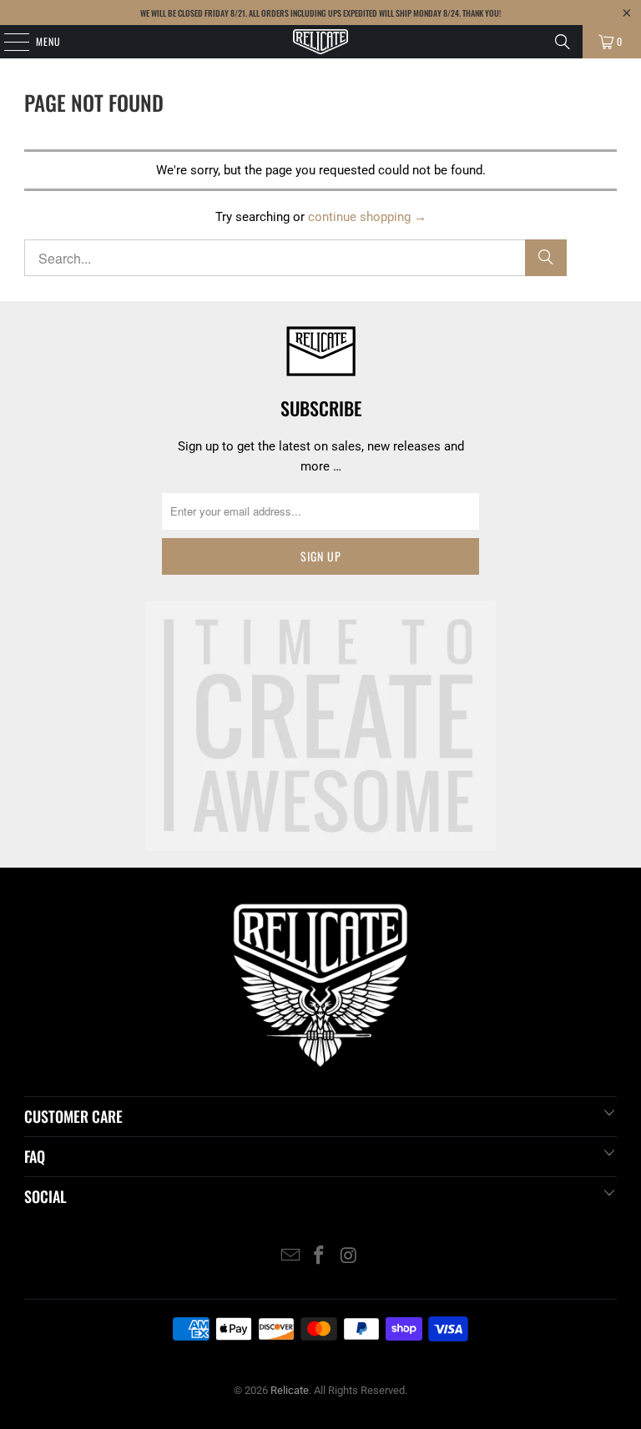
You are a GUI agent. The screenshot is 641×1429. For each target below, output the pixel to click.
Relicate (289, 1390)
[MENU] (7, 41)
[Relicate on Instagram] (348, 1256)
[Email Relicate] (290, 1256)
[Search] (562, 41)
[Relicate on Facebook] (319, 1256)
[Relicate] (320, 41)
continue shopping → (367, 216)
